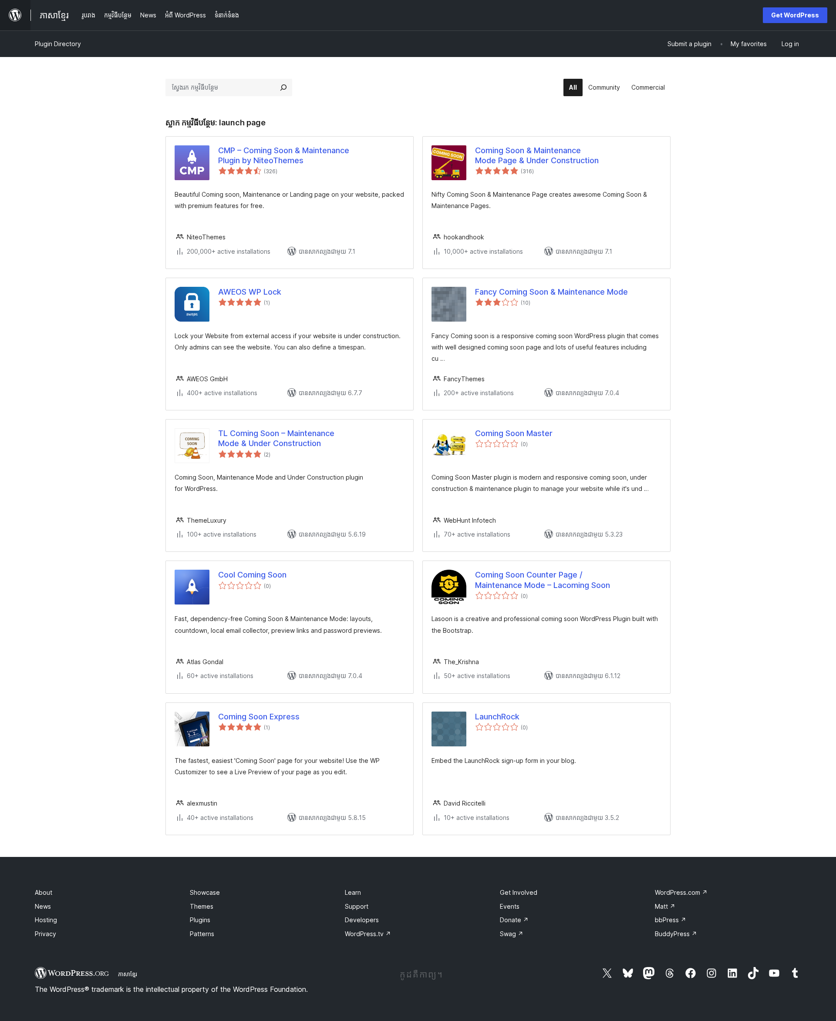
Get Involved (518, 892)
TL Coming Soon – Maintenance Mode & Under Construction (276, 438)
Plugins (200, 920)
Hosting (46, 920)
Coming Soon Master (514, 433)
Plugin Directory (58, 43)
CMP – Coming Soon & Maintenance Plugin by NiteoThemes (283, 155)
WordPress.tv (368, 933)
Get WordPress (795, 15)
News (43, 906)
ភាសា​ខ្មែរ (127, 974)
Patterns (202, 933)
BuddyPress (676, 933)
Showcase (205, 892)
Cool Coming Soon (252, 574)
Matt (665, 906)
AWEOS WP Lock (249, 291)
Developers (362, 920)
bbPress (670, 920)
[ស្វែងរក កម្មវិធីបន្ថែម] (283, 87)
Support (356, 906)
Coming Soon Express (259, 716)
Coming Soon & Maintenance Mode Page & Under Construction (537, 155)
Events (509, 906)
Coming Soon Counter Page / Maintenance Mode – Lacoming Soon (542, 579)
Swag (511, 933)
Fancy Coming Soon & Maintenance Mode (551, 291)
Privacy (45, 933)
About (43, 892)
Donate (514, 920)
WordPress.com (681, 892)
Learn (353, 892)
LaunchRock (497, 716)
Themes (201, 906)
